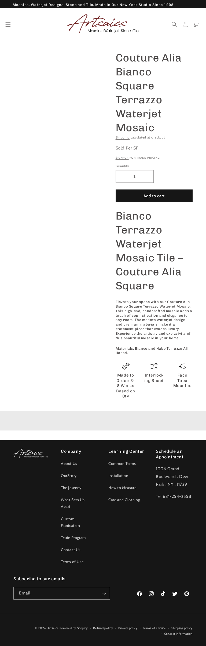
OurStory (69, 475)
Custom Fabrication (70, 522)
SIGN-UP (122, 157)
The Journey (71, 487)
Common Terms (122, 463)
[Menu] (8, 24)
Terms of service (154, 628)
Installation (118, 475)
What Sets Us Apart (72, 503)
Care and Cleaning (124, 499)
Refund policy (103, 628)
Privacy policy (128, 628)
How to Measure (122, 487)
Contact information (178, 634)
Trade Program (73, 537)
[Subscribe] (104, 593)
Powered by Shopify (74, 628)
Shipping (123, 137)
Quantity (122, 166)
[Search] (174, 24)
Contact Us (70, 549)
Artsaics (53, 628)
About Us (69, 463)
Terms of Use (72, 561)
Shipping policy (182, 628)
